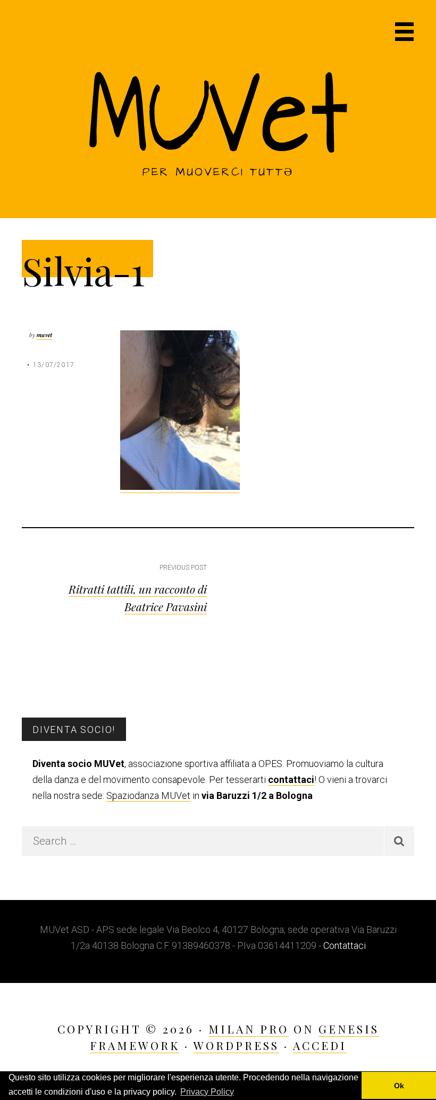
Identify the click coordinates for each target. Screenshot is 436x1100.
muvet (44, 334)
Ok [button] (399, 1085)
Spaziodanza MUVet (148, 795)
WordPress (236, 1045)
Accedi (320, 1045)
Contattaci (344, 945)
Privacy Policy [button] (207, 1091)
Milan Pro (248, 1028)
